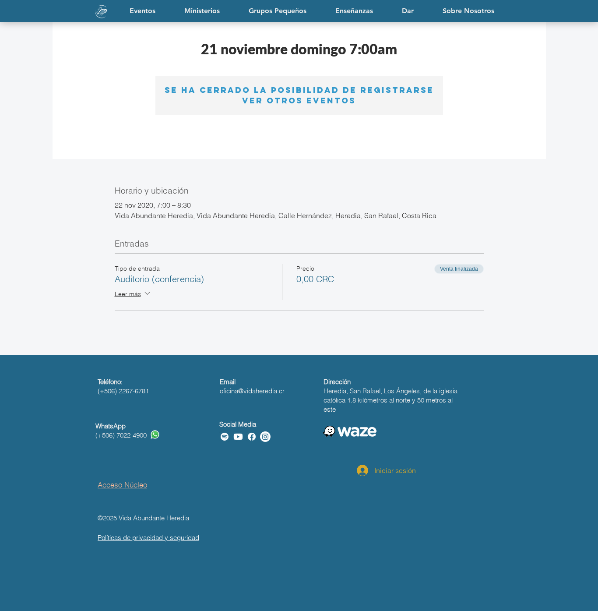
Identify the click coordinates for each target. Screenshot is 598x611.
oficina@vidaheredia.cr (252, 391)
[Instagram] (265, 436)
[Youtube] (238, 436)
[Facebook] (251, 436)
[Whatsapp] (155, 434)
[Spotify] (224, 436)
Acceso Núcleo (122, 484)
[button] (354, 11)
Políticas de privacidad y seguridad (148, 537)
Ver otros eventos (299, 100)
